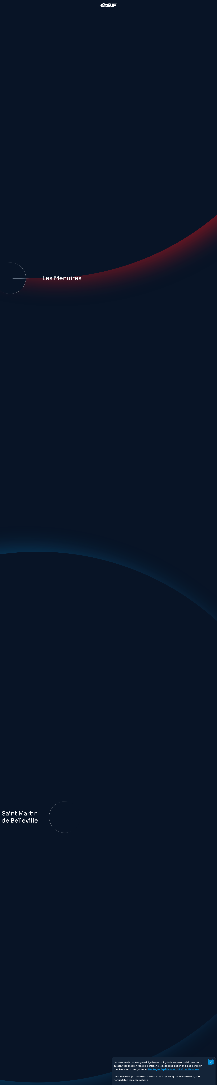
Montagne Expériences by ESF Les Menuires (173, 1069)
